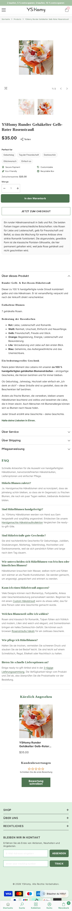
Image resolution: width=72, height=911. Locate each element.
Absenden (59, 853)
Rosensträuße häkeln (23, 631)
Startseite (6, 19)
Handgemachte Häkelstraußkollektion (22, 522)
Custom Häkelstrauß (24, 601)
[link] (22, 905)
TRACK (59, 863)
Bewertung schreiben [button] (36, 782)
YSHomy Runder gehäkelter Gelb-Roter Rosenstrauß (34, 744)
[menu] (4, 10)
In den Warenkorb (36, 198)
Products (17, 19)
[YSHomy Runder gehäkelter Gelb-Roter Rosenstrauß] (36, 721)
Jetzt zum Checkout (36, 211)
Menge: (5, 181)
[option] (36, 57)
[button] (61, 89)
